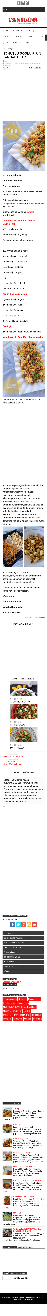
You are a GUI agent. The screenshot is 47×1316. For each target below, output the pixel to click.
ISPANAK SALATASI (20, 701)
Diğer (27, 42)
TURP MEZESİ (17, 747)
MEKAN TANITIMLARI (12, 948)
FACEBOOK (18, 3)
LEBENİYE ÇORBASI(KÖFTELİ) (13, 763)
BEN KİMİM (8, 933)
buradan (30, 212)
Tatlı (30, 36)
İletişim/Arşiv (8, 48)
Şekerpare (17, 1108)
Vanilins (14, 1297)
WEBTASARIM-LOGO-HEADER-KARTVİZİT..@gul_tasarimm (30, 1298)
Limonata (17, 1213)
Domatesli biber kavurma (24, 1167)
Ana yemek (8, 63)
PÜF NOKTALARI (10, 962)
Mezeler (23, 63)
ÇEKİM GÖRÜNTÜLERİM (13, 938)
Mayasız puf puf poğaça (23, 1153)
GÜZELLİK (8, 971)
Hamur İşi (32, 999)
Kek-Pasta (7, 36)
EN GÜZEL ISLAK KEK (13, 757)
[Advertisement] (21, 93)
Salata (40, 36)
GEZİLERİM (8, 967)
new (27, 63)
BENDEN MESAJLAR (12, 957)
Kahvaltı (16, 42)
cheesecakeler (9, 1015)
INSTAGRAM (23, 3)
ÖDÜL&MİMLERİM (11, 952)
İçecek (5, 42)
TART (25, 1011)
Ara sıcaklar (16, 63)
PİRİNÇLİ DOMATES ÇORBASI (27, 1180)
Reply (6, 61)
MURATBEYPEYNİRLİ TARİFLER (18, 1007)
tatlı (25, 1019)
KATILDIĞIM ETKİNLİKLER (15, 943)
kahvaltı (34, 1015)
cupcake (23, 1015)
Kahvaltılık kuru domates (23, 1197)
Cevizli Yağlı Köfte (21, 1139)
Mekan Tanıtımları (10, 1011)
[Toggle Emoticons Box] (4, 806)
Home (5, 30)
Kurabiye (20, 36)
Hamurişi (30, 30)
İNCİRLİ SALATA (18, 724)
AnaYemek (17, 30)
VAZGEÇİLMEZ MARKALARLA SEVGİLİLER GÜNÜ (26, 1230)
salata (16, 1019)
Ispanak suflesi (19, 1125)
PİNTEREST (27, 3)
